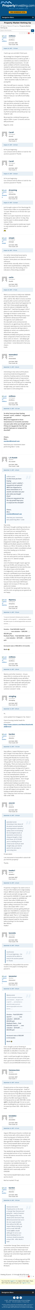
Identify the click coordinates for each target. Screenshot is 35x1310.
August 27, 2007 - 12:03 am (11, 144)
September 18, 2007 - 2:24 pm (11, 882)
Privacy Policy (26, 1302)
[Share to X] (17, 1298)
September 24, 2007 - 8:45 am (11, 1082)
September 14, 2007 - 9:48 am (11, 367)
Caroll (11, 132)
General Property (13, 26)
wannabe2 (13, 355)
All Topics (3, 26)
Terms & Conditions (16, 1302)
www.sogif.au (30, 1307)
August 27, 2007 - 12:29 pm (11, 202)
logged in (13, 1281)
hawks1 (12, 870)
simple (11, 238)
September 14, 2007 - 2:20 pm (11, 470)
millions (12, 36)
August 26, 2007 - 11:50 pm (11, 48)
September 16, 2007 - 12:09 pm (12, 815)
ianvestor (13, 976)
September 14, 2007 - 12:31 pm (12, 408)
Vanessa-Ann (14, 1070)
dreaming (13, 190)
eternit (12, 803)
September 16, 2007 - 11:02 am (12, 746)
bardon (12, 734)
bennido (12, 933)
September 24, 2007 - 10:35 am (12, 1200)
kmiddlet (12, 1116)
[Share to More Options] (21, 1298)
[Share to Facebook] (14, 1298)
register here (26, 1283)
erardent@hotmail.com (12, 441)
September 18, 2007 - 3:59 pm (11, 988)
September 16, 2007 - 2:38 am (11, 669)
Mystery (12, 600)
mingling (12, 696)
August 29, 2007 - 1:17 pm (10, 289)
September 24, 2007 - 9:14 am (11, 1128)
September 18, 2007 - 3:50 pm (11, 945)
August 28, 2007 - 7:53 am (10, 250)
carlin (11, 277)
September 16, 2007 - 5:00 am (11, 708)
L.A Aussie (13, 458)
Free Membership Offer (17, 12)
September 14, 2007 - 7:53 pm (11, 612)
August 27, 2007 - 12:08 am (11, 173)
